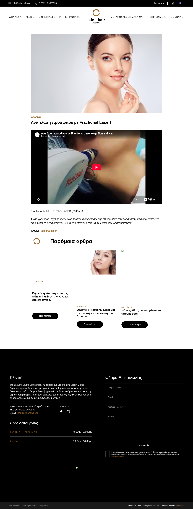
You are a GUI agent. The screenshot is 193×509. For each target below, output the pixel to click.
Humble (181, 506)
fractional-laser (48, 230)
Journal (177, 17)
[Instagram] (173, 3)
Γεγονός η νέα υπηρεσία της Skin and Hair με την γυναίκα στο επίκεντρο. (50, 296)
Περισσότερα (45, 316)
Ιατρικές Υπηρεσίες (21, 17)
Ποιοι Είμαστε (46, 17)
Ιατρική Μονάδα (69, 17)
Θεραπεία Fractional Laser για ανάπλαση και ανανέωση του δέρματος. (96, 313)
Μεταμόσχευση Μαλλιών (127, 17)
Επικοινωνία (158, 17)
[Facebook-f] (168, 3)
